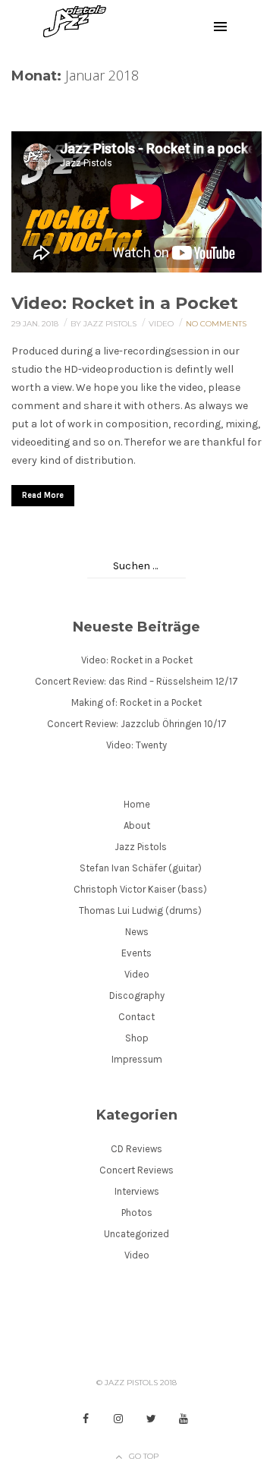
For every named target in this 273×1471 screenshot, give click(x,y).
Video (162, 324)
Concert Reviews (136, 1170)
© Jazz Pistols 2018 (136, 1383)
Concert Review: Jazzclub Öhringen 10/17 (137, 723)
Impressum (136, 1059)
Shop (137, 1038)
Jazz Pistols (141, 846)
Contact (136, 1016)
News (137, 931)
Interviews (137, 1191)
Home (137, 804)
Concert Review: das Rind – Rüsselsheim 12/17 (136, 681)
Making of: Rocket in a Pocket (136, 702)
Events (136, 953)
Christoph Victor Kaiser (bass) (140, 889)
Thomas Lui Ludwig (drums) (140, 910)
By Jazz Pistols (105, 324)
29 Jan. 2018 (36, 324)
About (137, 825)
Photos (136, 1212)
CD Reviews (136, 1148)
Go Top (143, 1456)
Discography (137, 995)
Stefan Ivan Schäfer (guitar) (141, 868)
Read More (43, 495)
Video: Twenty (136, 745)
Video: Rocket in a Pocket (124, 303)
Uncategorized (136, 1233)
